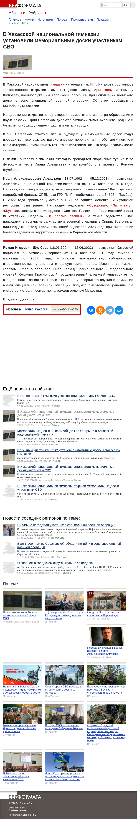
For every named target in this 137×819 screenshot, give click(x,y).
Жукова (11, 211)
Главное (15, 19)
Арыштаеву (103, 90)
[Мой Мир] (119, 310)
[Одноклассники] (100, 310)
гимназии (56, 84)
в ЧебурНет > (19, 23)
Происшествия (82, 19)
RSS (34, 815)
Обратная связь (17, 807)
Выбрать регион (17, 810)
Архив (29, 19)
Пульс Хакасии (36, 309)
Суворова (97, 205)
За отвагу (121, 205)
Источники (45, 19)
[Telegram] (109, 310)
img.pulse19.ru (16, 73)
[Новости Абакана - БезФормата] (21, 4)
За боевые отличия (65, 216)
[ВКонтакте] (91, 310)
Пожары (103, 19)
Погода (62, 19)
